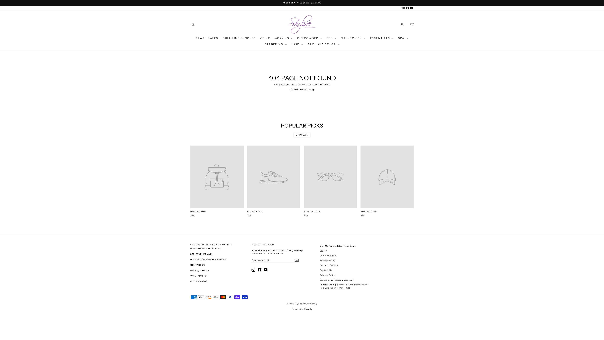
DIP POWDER (308, 38)
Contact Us (326, 270)
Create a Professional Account (337, 280)
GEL (330, 38)
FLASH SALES (207, 38)
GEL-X (265, 38)
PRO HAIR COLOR (322, 44)
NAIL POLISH (352, 38)
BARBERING (274, 44)
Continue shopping (302, 89)
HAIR (296, 44)
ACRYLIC (282, 38)
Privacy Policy (328, 275)
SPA (402, 38)
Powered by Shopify (302, 309)
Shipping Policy (328, 255)
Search (323, 250)
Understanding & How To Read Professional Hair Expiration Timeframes (344, 286)
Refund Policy (327, 260)
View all (302, 135)
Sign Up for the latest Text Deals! (338, 246)
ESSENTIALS (380, 38)
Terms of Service (329, 265)
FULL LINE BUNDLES (239, 38)
